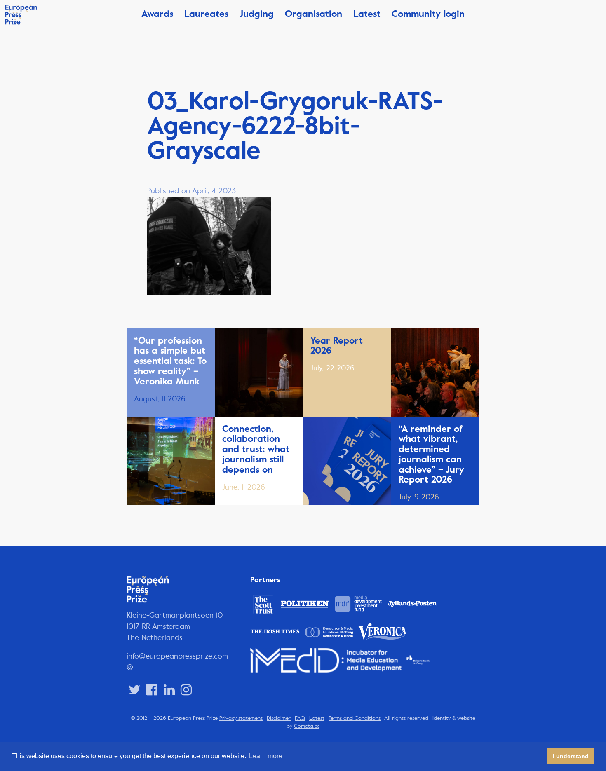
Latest (367, 14)
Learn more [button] (265, 755)
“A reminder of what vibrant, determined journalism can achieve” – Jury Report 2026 (431, 454)
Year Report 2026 (336, 345)
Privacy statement (241, 718)
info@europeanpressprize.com (177, 656)
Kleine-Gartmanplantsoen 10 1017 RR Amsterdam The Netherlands (175, 626)
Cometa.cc (306, 726)
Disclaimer (279, 718)
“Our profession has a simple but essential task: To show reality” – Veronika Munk (170, 361)
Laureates (206, 14)
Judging (257, 14)
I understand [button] (571, 756)
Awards (157, 14)
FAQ (300, 718)
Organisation (313, 14)
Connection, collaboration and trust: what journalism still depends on (255, 449)
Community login (428, 14)
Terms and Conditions (355, 718)
